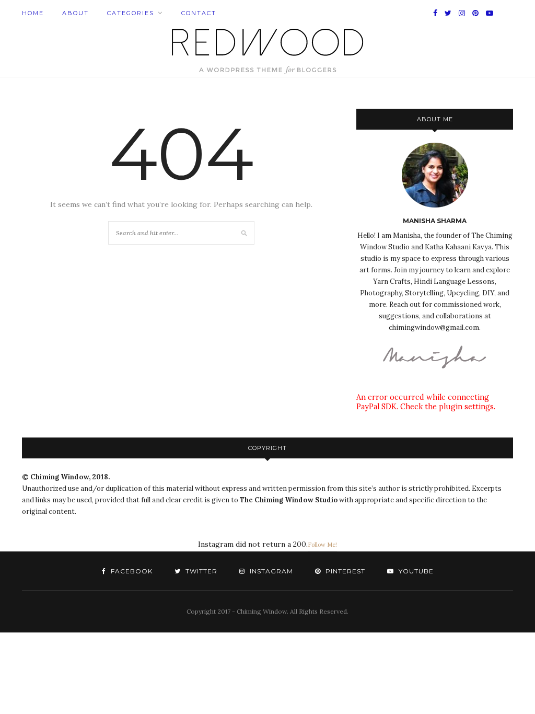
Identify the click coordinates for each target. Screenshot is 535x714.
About (75, 13)
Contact (198, 13)
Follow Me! (322, 544)
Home (33, 13)
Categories (130, 13)
